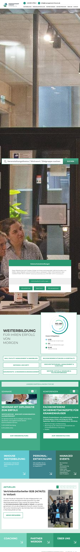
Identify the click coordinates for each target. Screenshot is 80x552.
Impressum (59, 273)
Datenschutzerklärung (38, 273)
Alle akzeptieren (53, 288)
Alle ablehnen (26, 288)
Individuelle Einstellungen (40, 281)
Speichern (39, 288)
